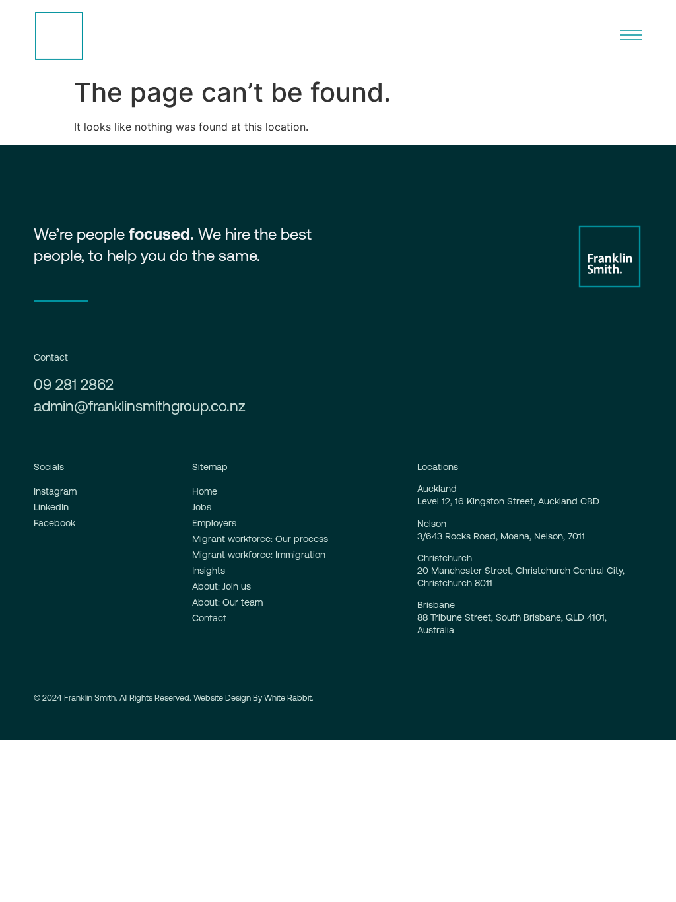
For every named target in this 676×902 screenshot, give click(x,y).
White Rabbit (288, 698)
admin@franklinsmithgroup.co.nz (140, 406)
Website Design (222, 698)
